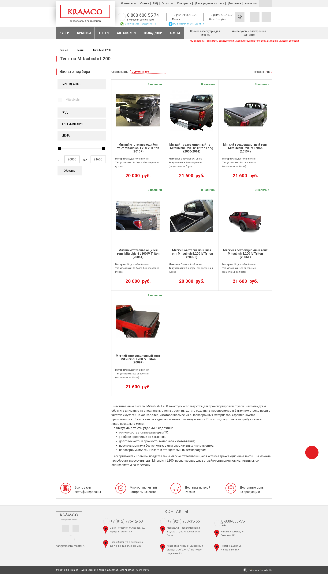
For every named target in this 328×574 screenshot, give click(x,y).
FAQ (155, 3)
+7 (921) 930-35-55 (184, 15)
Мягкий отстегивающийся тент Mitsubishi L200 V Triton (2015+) (138, 148)
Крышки (84, 33)
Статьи (144, 3)
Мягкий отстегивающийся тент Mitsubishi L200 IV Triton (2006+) (138, 254)
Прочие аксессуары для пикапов (205, 33)
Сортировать (119, 71)
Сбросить (70, 170)
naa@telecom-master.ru (70, 545)
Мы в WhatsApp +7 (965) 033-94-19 (140, 24)
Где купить (184, 3)
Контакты (251, 3)
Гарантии (167, 3)
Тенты (104, 33)
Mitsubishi (72, 99)
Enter (245, 19)
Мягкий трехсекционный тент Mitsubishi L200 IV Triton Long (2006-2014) (191, 148)
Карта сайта (142, 570)
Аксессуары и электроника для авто (249, 33)
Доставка (234, 3)
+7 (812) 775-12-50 (221, 15)
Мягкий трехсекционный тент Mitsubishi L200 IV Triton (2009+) (138, 359)
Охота (175, 33)
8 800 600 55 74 (143, 15)
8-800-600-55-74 (233, 523)
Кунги (64, 33)
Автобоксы (126, 33)
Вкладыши (153, 33)
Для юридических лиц (209, 3)
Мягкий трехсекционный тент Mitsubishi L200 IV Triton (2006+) (245, 254)
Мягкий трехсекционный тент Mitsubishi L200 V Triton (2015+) (245, 148)
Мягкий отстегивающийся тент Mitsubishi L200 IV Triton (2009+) (191, 254)
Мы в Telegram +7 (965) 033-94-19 (188, 24)
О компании (128, 3)
